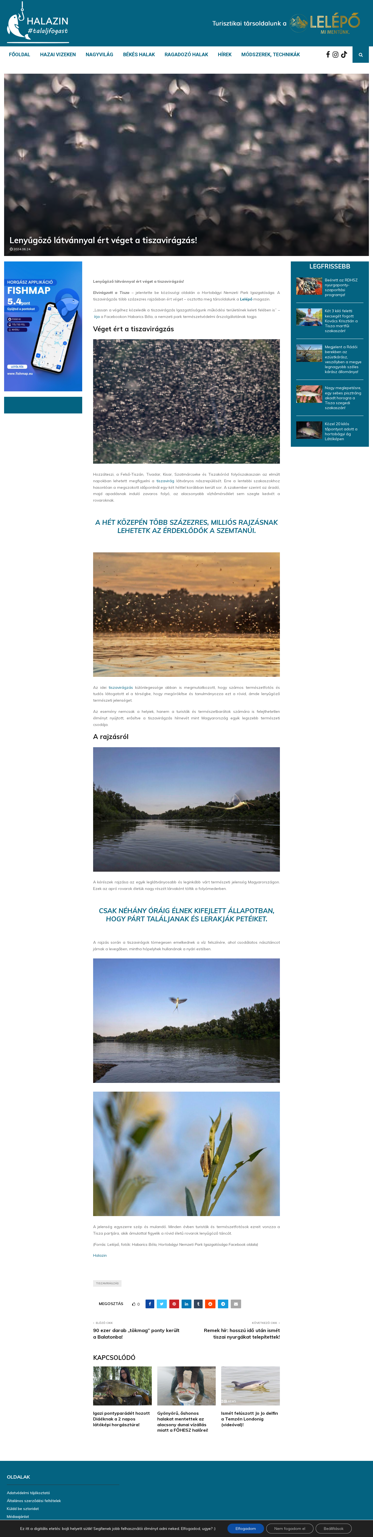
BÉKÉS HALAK (139, 54)
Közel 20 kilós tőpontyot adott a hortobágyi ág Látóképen (341, 431)
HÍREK (225, 54)
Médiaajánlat (18, 1516)
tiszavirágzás (121, 687)
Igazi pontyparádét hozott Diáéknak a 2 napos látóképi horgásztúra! (121, 1418)
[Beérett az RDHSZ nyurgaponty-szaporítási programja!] (309, 286)
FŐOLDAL (19, 54)
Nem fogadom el (289, 1528)
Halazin (100, 1255)
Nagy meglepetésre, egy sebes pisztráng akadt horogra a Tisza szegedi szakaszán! (343, 397)
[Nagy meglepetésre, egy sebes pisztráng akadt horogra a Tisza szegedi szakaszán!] (309, 394)
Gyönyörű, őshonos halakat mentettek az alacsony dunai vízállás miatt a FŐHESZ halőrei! (182, 1421)
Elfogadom (246, 1528)
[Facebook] (329, 54)
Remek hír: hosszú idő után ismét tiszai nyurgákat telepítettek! (242, 1333)
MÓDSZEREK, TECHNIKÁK (270, 54)
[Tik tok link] (345, 54)
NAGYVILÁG (99, 54)
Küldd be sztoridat (23, 1508)
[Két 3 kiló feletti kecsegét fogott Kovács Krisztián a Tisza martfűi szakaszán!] (309, 317)
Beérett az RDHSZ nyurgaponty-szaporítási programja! (341, 287)
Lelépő (245, 299)
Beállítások (334, 1528)
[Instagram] (337, 54)
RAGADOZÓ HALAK (186, 54)
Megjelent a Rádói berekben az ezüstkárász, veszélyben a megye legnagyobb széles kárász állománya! (343, 359)
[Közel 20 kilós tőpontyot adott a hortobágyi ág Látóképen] (309, 430)
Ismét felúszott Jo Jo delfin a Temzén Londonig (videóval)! (249, 1418)
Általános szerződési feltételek (34, 1500)
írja (97, 316)
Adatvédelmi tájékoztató (28, 1492)
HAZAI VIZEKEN (58, 54)
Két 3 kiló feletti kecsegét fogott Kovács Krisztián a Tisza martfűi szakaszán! (341, 320)
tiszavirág (165, 480)
